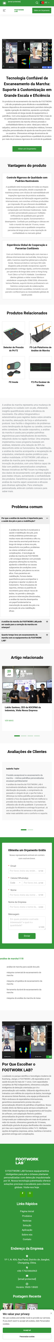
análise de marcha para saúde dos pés (23, 967)
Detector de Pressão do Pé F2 (13, 349)
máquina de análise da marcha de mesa (24, 998)
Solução (27, 1225)
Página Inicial (27, 1211)
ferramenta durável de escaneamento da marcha (24, 991)
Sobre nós (27, 1234)
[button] (17, 735)
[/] (27, 1161)
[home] (19, 10)
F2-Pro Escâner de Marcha (40, 383)
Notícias (27, 1220)
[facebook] (22, 1194)
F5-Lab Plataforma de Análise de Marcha (41, 349)
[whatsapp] (30, 1194)
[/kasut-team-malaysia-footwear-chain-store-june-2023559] (20, 1308)
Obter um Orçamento (42, 10)
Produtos (27, 1216)
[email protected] (14, 2)
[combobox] (15, 882)
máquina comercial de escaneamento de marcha (24, 973)
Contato (27, 1239)
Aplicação (27, 1230)
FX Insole (13, 382)
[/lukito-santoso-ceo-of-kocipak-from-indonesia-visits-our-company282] (32, 1308)
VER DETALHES (13, 333)
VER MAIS (9, 720)
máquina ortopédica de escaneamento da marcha (24, 982)
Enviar (27, 936)
